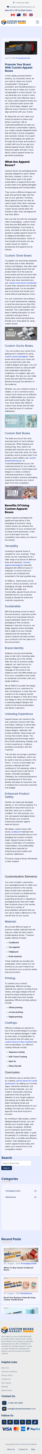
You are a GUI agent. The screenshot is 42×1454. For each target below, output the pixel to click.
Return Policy (6, 1390)
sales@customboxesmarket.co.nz (22, 7)
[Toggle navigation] (37, 22)
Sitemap (4, 1386)
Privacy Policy (7, 1375)
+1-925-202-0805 (21, 3)
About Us (5, 1368)
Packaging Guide (23, 58)
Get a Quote (6, 1383)
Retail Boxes (26, 1293)
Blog (33, 1449)
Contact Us (5, 1379)
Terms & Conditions (9, 1371)
